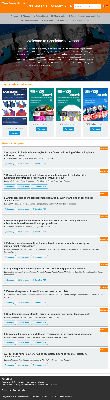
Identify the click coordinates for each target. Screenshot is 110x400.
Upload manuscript (81, 21)
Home (15, 16)
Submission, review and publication (85, 16)
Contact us (63, 21)
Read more (24, 164)
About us (26, 16)
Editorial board (42, 16)
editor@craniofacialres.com (19, 390)
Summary (10, 164)
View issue (14, 133)
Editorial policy (59, 16)
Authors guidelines (31, 21)
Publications (48, 21)
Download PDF (40, 164)
